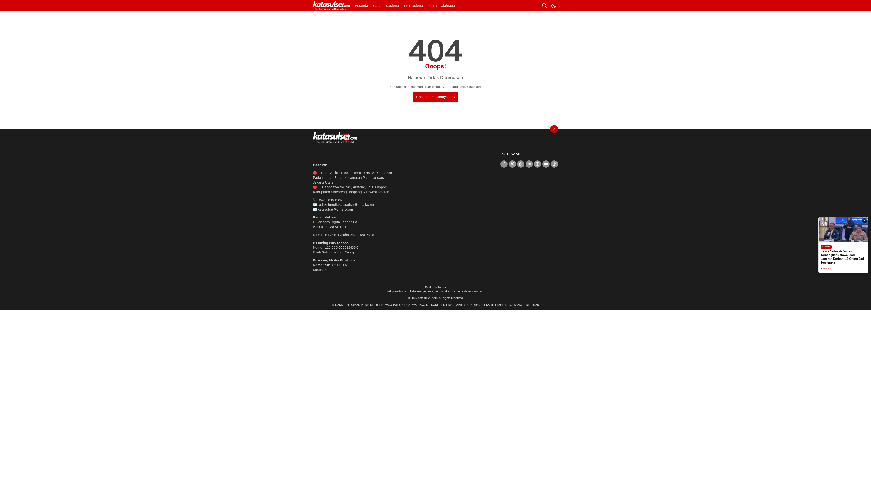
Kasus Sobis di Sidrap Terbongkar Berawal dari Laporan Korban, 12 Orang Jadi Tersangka (843, 257)
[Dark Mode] (553, 6)
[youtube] (546, 164)
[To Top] (554, 129)
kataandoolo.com (473, 291)
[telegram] (529, 164)
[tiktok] (554, 164)
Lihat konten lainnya (432, 97)
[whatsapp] (520, 164)
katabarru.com (450, 291)
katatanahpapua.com (424, 291)
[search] (544, 6)
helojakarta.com (397, 291)
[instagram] (537, 164)
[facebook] (504, 164)
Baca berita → (828, 269)
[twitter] (512, 164)
